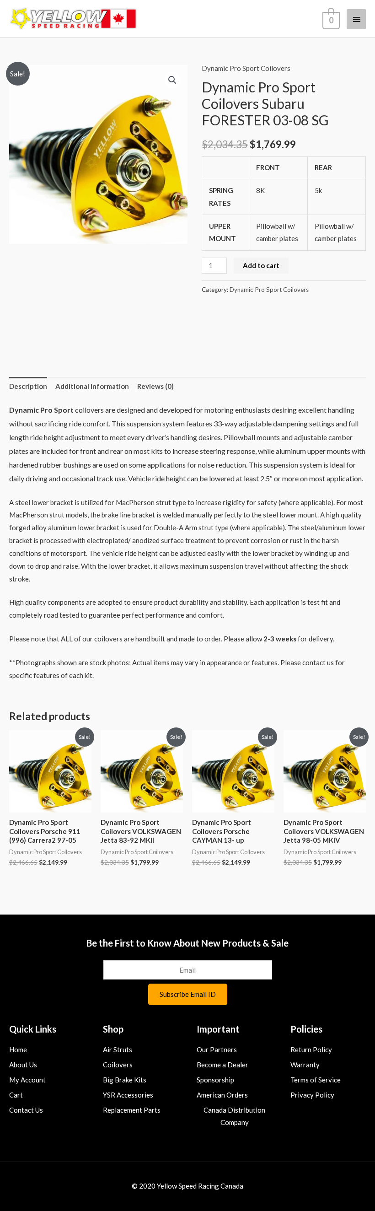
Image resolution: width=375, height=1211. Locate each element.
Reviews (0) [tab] (155, 386)
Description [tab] (28, 386)
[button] (172, 80)
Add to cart (261, 265)
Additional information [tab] (92, 386)
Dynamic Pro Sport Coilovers (246, 68)
